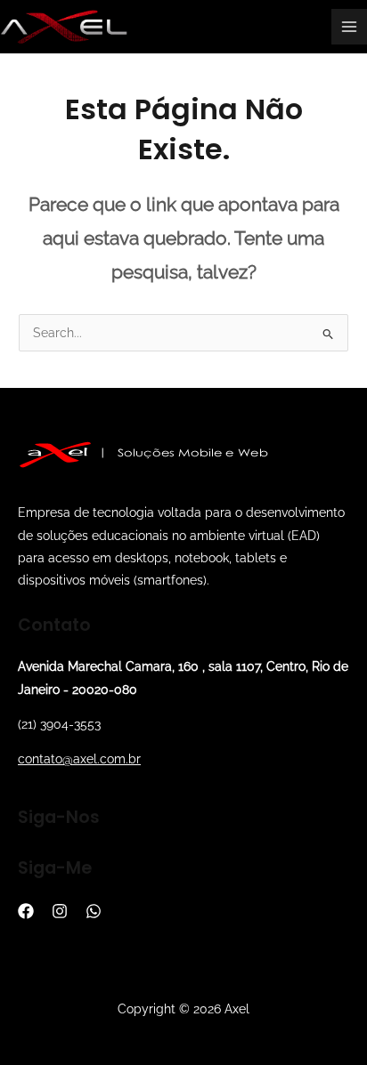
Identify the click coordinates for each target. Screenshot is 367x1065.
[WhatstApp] (94, 911)
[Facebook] (26, 911)
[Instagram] (60, 911)
